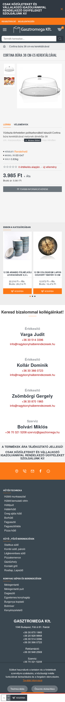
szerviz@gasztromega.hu (43, 432)
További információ (32, 680)
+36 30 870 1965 (32, 401)
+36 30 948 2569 (32, 652)
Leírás (7, 124)
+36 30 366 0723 (32, 370)
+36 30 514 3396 (32, 340)
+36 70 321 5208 (16, 432)
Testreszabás (17, 688)
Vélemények (21, 124)
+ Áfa (27, 176)
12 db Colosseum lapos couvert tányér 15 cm (47, 273)
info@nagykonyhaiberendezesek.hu (32, 344)
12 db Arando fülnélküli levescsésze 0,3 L (17, 273)
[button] (30, 296)
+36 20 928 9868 (32, 635)
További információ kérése (34, 189)
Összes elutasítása (45, 688)
